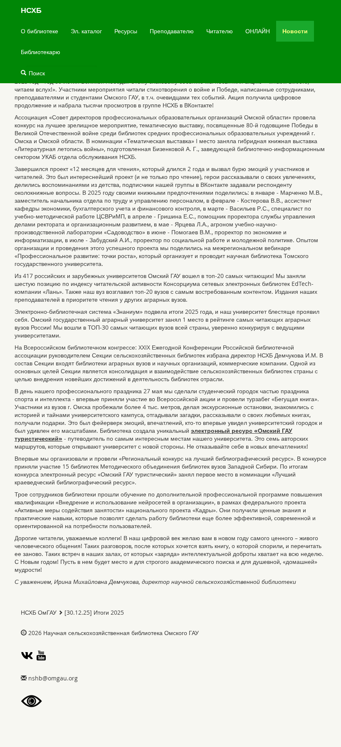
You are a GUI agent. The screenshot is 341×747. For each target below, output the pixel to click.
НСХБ (31, 10)
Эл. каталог (86, 31)
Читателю (219, 31)
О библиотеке (39, 31)
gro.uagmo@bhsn (53, 678)
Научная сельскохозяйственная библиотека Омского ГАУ (121, 633)
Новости (295, 31)
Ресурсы (125, 31)
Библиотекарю (40, 52)
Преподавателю (172, 31)
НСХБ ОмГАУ (39, 612)
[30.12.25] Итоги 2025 (94, 612)
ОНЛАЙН (257, 31)
